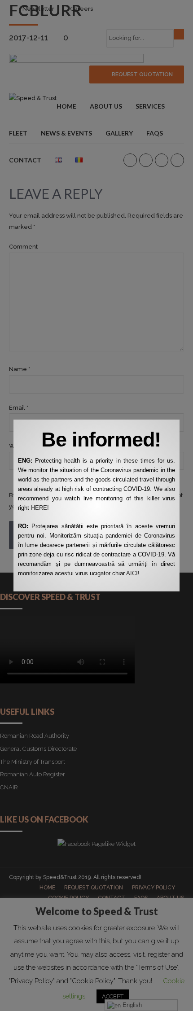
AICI (132, 573)
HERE (39, 507)
